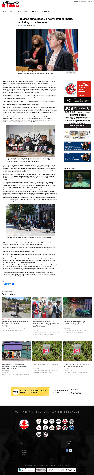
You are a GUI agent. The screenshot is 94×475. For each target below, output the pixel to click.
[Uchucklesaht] (39, 435)
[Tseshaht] (71, 428)
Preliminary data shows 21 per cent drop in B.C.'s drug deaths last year (77, 365)
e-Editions (23, 454)
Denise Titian (67, 368)
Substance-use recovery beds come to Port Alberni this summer (15, 322)
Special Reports (46, 11)
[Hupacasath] (65, 422)
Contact (90, 1)
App (69, 465)
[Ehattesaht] (52, 422)
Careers (18, 11)
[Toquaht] (65, 428)
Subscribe (77, 1)
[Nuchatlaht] (52, 428)
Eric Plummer (23, 25)
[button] (47, 50)
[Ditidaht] (45, 422)
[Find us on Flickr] (70, 451)
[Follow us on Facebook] (67, 451)
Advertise (83, 1)
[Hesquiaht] (58, 422)
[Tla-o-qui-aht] (58, 428)
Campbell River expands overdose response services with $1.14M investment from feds (75, 323)
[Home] (11, 4)
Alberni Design (59, 465)
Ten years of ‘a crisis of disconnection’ (45, 365)
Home (4, 11)
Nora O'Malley (67, 327)
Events (26, 11)
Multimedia (35, 11)
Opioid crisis (8, 294)
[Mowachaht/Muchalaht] (45, 428)
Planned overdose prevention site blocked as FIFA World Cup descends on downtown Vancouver (15, 366)
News (11, 11)
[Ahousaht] (39, 422)
